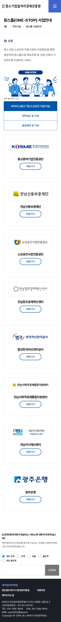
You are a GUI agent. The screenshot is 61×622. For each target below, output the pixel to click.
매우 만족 (10, 556)
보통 (34, 556)
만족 (23, 556)
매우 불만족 (11, 560)
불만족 (46, 556)
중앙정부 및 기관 (30, 125)
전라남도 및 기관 (30, 115)
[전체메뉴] (54, 6)
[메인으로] (6, 26)
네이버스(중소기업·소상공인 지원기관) (30, 106)
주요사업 (17, 26)
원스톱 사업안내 (33, 26)
